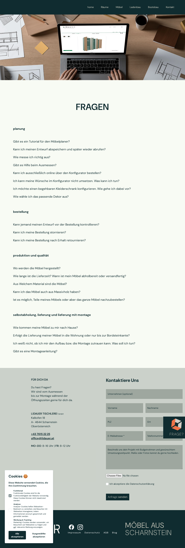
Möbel (119, 7)
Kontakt (170, 7)
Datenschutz (92, 532)
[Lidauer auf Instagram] (80, 527)
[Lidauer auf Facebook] (71, 527)
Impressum (74, 532)
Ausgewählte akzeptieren (39, 535)
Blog (114, 532)
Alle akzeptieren (17, 535)
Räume (104, 7)
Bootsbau (153, 7)
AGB (106, 532)
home (90, 7)
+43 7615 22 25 (40, 434)
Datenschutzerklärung (142, 483)
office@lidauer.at (42, 438)
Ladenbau (135, 7)
